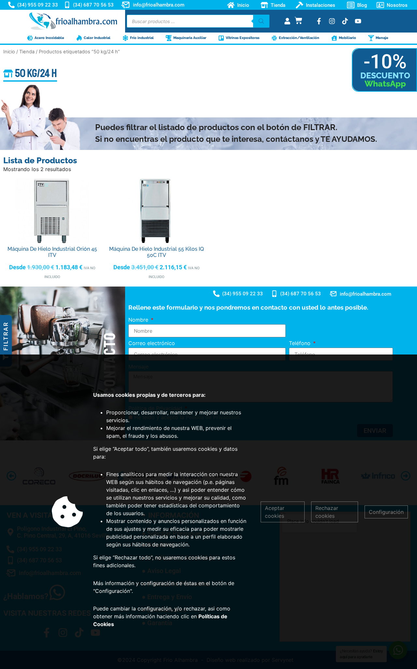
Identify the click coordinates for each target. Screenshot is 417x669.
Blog (362, 5)
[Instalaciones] (299, 5)
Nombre (139, 320)
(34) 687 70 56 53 (93, 5)
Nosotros (397, 5)
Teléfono (300, 343)
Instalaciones (320, 5)
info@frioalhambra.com (158, 5)
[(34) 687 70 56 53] (67, 5)
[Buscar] (261, 21)
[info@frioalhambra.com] (125, 5)
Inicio (243, 5)
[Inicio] (231, 5)
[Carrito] (298, 20)
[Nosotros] (380, 5)
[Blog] (350, 5)
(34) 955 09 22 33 (37, 5)
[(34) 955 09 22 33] (11, 5)
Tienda (278, 5)
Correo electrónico (151, 343)
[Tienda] (264, 5)
